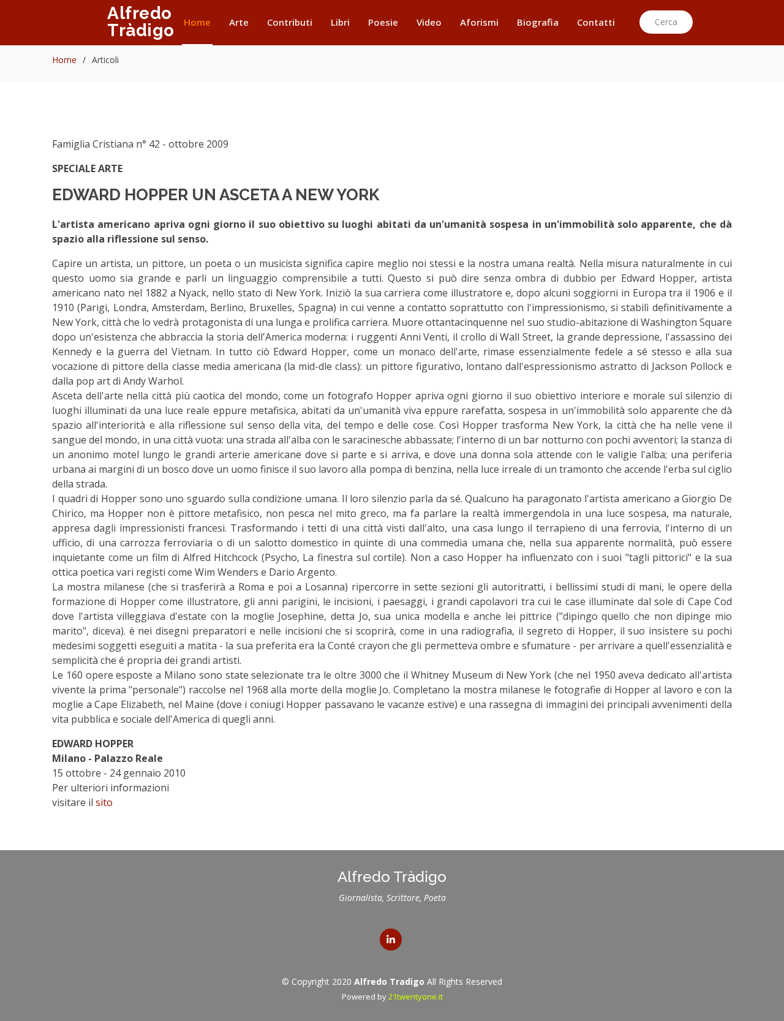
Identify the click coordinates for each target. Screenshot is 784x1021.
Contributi (289, 22)
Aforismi (479, 22)
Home (197, 22)
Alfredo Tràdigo (141, 21)
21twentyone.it (415, 996)
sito (104, 802)
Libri (340, 22)
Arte (239, 22)
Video (429, 22)
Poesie (383, 22)
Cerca (666, 22)
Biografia (538, 22)
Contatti (596, 22)
